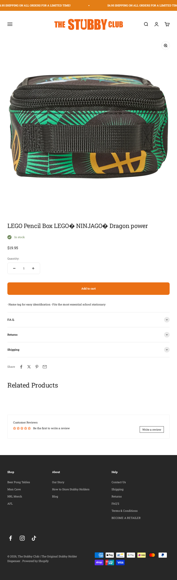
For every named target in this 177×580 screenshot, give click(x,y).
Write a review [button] (151, 429)
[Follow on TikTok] (34, 538)
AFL (10, 503)
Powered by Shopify (35, 561)
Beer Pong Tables (18, 482)
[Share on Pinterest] (37, 367)
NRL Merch (14, 496)
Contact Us (119, 482)
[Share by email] (45, 367)
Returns (117, 496)
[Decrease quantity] (14, 268)
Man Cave (14, 489)
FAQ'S (115, 503)
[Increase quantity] (33, 268)
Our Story (58, 482)
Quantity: (13, 258)
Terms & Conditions (125, 510)
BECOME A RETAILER (126, 518)
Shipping (118, 489)
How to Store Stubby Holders (70, 489)
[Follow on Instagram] (22, 538)
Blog (55, 496)
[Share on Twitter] (29, 367)
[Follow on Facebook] (10, 538)
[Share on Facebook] (21, 367)
